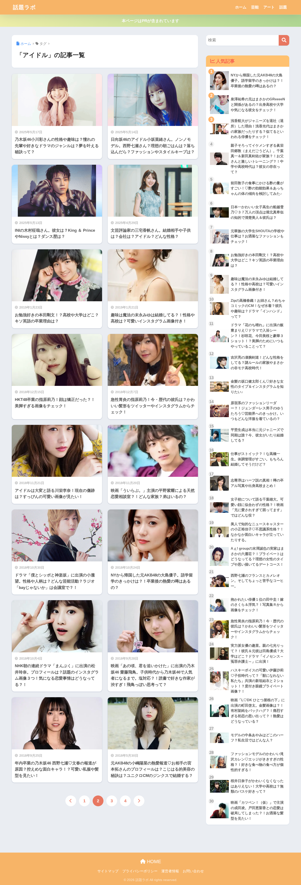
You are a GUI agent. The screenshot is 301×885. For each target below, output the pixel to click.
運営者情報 (170, 871)
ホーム (240, 7)
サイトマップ (108, 871)
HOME (153, 861)
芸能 (255, 7)
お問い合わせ (193, 871)
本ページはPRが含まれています (150, 21)
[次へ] (139, 800)
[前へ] (70, 800)
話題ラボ (24, 7)
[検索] (284, 40)
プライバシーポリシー (140, 871)
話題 (283, 7)
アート (269, 7)
